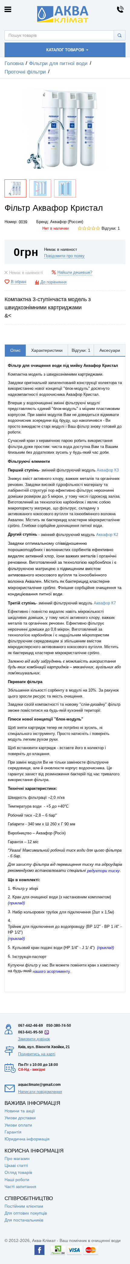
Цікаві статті (16, 1165)
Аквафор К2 (107, 534)
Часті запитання (20, 1186)
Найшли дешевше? (74, 272)
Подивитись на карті (36, 1054)
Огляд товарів (18, 1172)
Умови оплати (18, 1125)
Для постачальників (24, 1220)
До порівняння (54, 282)
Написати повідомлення (40, 1091)
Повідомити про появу (64, 256)
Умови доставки (20, 1117)
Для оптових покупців (26, 1213)
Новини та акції (20, 1110)
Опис (15, 350)
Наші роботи (17, 1179)
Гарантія (13, 1132)
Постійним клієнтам (24, 1206)
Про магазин (17, 1158)
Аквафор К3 (108, 470)
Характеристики (47, 350)
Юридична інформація (27, 1138)
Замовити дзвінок (34, 1039)
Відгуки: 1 (111, 228)
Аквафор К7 (105, 603)
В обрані (18, 282)
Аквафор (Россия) (66, 222)
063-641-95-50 (30, 1032)
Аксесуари (109, 350)
